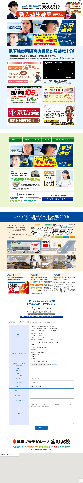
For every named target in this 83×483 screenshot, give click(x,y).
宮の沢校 (54, 364)
